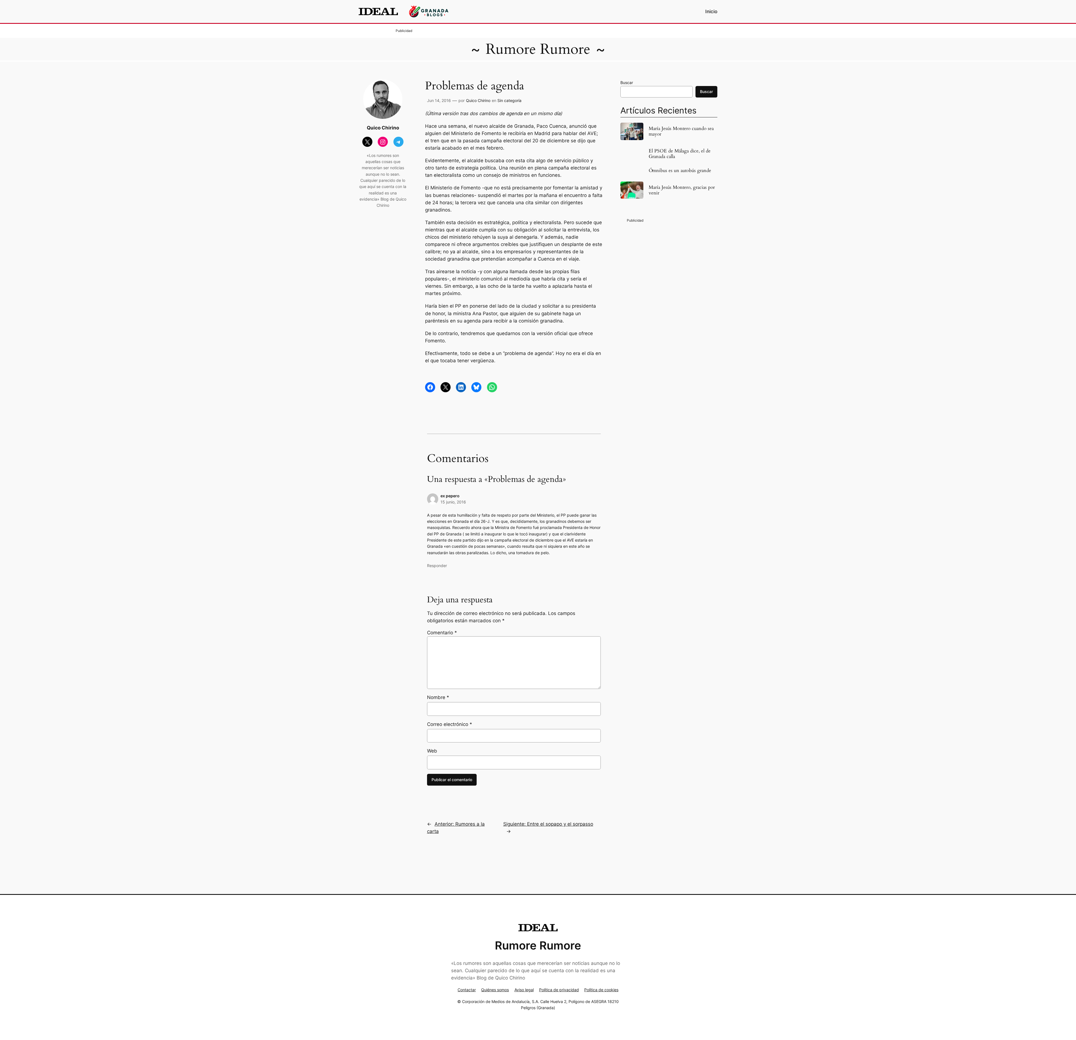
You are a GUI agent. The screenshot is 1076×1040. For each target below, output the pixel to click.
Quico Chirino (478, 100)
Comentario (442, 632)
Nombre (438, 697)
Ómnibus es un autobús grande (680, 170)
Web (432, 751)
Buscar (626, 82)
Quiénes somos (495, 989)
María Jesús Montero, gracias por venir (682, 190)
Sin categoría (509, 100)
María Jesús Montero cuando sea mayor (681, 131)
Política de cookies (601, 989)
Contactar (467, 989)
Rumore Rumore (538, 49)
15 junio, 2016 (453, 502)
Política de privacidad (559, 989)
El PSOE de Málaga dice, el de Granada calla (680, 153)
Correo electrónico (449, 724)
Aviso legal (524, 989)
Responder (437, 565)
